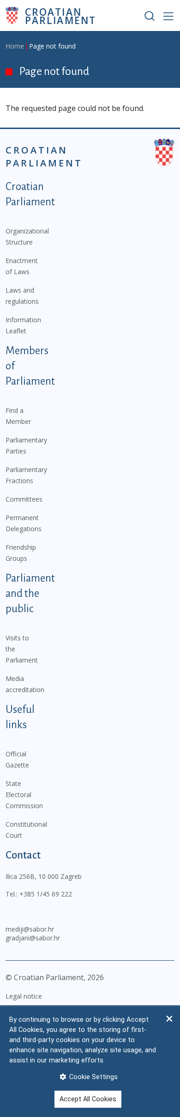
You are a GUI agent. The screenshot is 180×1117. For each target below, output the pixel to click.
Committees (24, 499)
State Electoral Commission (24, 794)
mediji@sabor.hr (30, 929)
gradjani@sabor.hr (33, 937)
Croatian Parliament (60, 15)
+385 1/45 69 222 (45, 894)
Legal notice (24, 996)
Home (15, 46)
